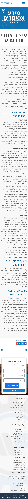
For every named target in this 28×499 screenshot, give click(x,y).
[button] (23, 3)
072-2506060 (19, 485)
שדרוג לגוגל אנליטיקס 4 (19, 460)
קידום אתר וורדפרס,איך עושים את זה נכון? (20, 465)
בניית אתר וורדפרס (10, 497)
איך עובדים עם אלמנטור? (19, 467)
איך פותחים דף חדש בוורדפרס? (18, 462)
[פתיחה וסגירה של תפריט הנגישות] (3, 11)
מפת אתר (4, 497)
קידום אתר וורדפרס (19, 497)
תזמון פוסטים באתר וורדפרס (18, 469)
